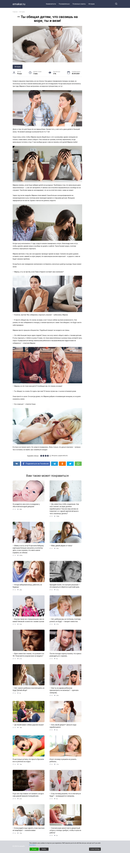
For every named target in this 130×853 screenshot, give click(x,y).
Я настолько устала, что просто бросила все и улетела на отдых (28, 760)
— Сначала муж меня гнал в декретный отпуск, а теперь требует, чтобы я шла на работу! (65, 830)
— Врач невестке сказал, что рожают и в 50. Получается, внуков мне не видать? (28, 655)
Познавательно (64, 4)
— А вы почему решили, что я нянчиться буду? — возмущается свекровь (65, 795)
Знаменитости (51, 4)
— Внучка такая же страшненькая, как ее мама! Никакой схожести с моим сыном (28, 620)
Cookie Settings (95, 849)
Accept (34, 849)
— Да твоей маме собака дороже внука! (28, 725)
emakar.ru (19, 4)
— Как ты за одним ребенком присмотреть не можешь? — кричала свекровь (64, 690)
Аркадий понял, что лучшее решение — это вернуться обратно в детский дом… (65, 586)
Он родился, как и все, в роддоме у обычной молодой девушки (26, 505)
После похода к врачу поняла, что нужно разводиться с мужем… (65, 655)
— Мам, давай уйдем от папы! (61, 546)
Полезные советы (79, 4)
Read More (32, 845)
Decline (44, 849)
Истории (92, 4)
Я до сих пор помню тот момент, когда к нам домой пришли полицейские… (28, 795)
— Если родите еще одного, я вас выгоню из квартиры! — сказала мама (29, 829)
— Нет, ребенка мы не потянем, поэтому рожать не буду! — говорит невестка (65, 620)
